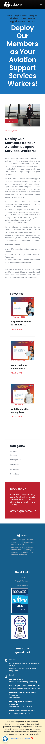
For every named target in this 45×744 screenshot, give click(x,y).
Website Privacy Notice (20, 738)
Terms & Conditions (22, 581)
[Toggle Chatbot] (5, 739)
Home (22, 577)
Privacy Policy (22, 585)
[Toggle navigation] (41, 4)
